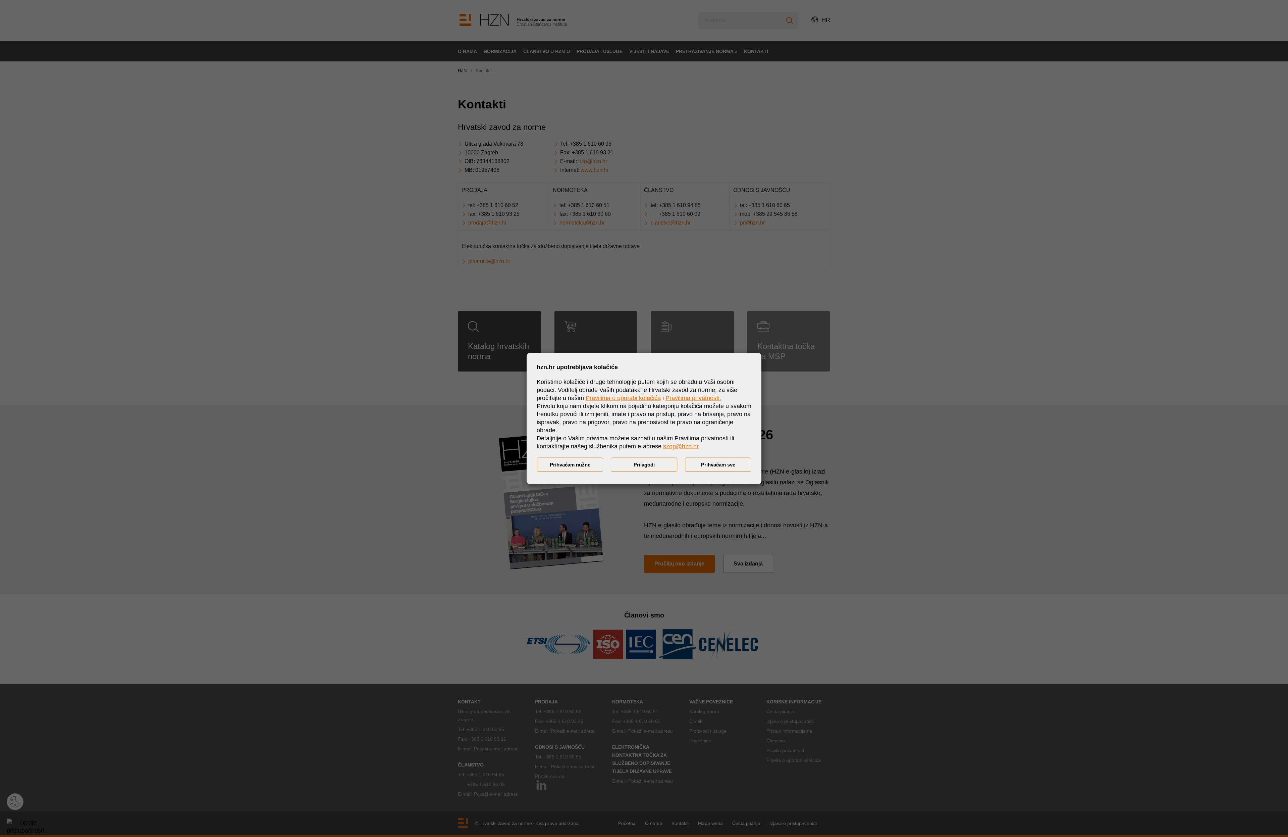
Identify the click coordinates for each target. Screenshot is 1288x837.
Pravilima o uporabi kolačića (623, 398)
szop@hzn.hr (681, 446)
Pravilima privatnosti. (693, 398)
